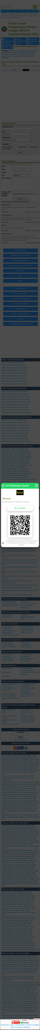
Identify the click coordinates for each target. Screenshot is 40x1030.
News (12, 1025)
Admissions (5, 1025)
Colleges (36, 1025)
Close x (36, 1019)
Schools (28, 1025)
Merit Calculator (17, 1027)
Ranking (27, 1027)
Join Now (21, 508)
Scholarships (20, 1025)
